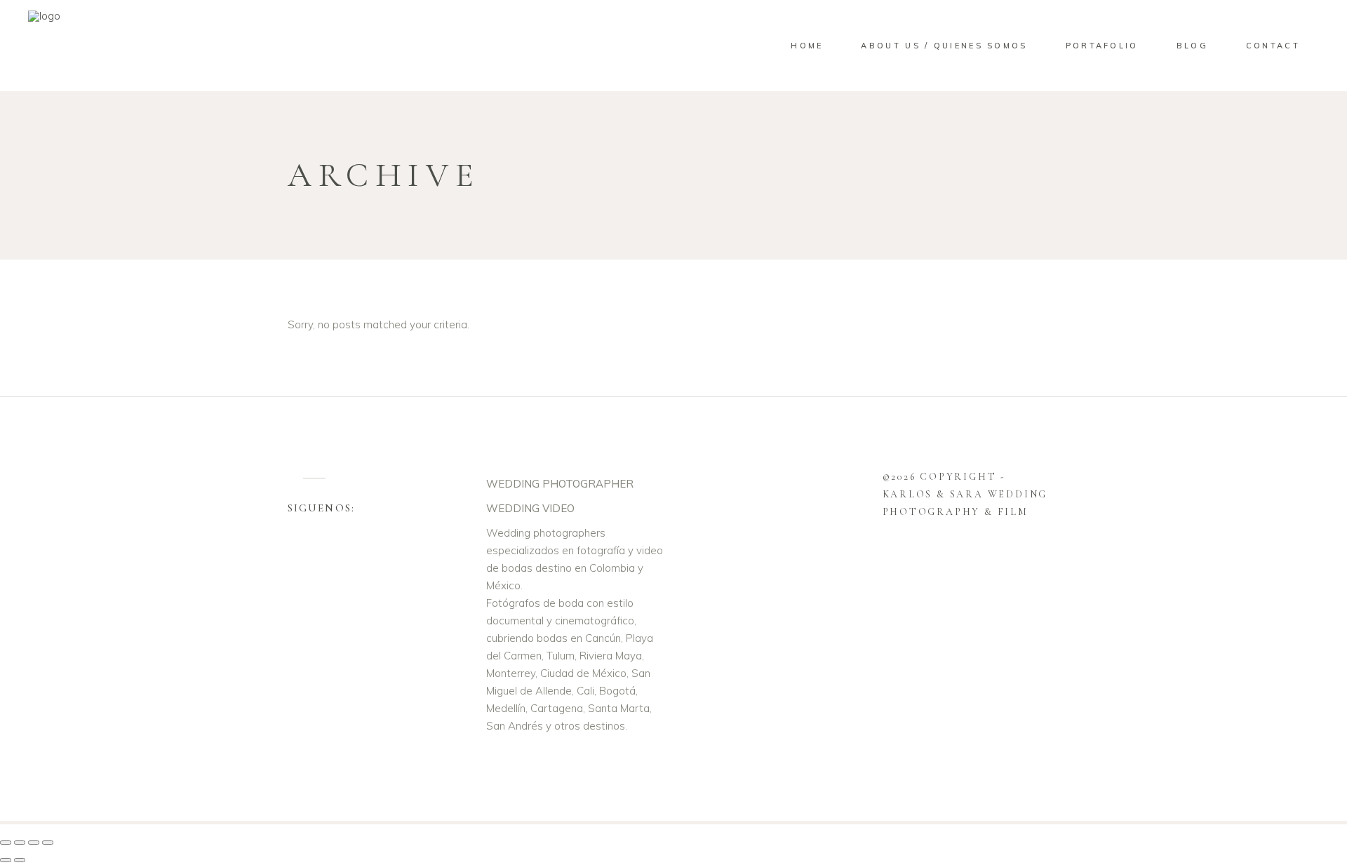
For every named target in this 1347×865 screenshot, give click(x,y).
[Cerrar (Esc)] (47, 842)
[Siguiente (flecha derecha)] (19, 860)
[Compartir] (33, 842)
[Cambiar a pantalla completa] (19, 842)
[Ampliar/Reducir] (5, 842)
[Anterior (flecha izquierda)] (5, 860)
